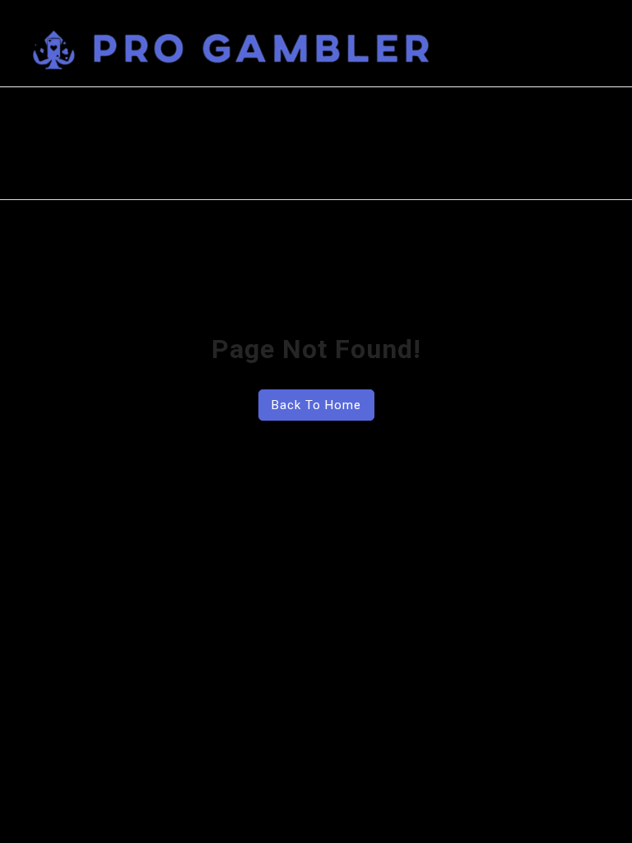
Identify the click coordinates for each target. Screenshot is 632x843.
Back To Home (316, 405)
